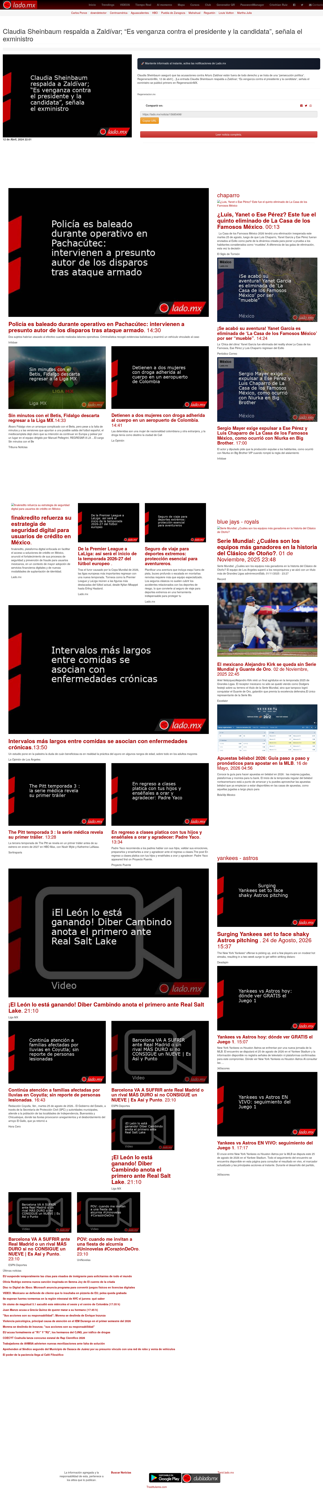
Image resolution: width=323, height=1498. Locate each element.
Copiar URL (149, 120)
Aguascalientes (140, 13)
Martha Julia (244, 13)
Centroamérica (118, 13)
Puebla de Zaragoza (173, 13)
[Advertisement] (108, 477)
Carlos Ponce (79, 13)
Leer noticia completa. (229, 134)
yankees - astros (237, 858)
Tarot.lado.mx (226, 1472)
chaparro (228, 195)
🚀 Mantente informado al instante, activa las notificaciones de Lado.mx (183, 63)
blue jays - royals (238, 521)
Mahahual (194, 13)
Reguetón (209, 13)
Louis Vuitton (226, 13)
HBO (155, 13)
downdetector (98, 13)
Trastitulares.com (157, 1487)
